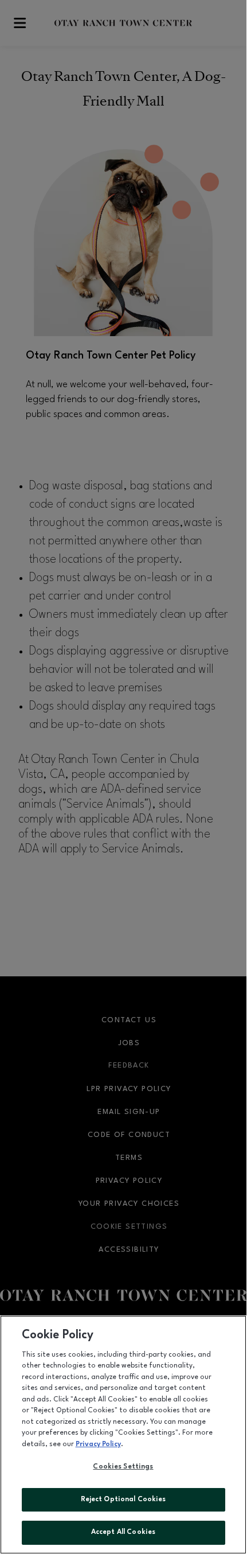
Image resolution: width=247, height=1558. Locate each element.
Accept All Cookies (123, 1532)
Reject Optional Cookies (123, 1499)
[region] (123, 1434)
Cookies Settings (123, 1466)
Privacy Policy (98, 1444)
